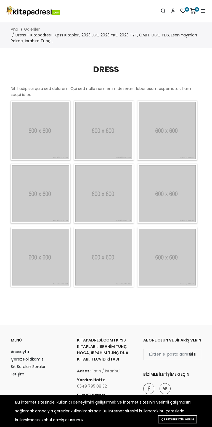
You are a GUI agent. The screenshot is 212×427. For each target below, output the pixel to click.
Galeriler (32, 29)
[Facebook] (148, 388)
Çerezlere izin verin (177, 419)
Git (192, 354)
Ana (14, 29)
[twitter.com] (165, 388)
